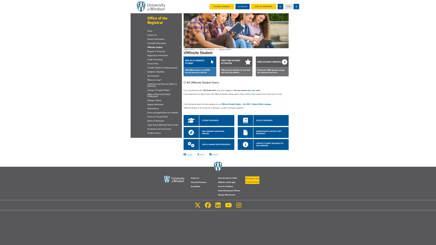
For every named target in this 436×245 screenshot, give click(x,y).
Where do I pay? (154, 80)
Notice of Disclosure (155, 120)
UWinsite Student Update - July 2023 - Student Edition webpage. (246, 104)
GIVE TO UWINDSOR (263, 6)
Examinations (153, 108)
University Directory (198, 182)
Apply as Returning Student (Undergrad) (159, 95)
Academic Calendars (156, 71)
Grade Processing (154, 59)
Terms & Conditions (225, 186)
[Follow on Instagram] (238, 207)
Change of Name (154, 100)
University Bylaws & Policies (229, 190)
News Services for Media (227, 178)
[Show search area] (280, 6)
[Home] (151, 6)
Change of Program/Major (158, 90)
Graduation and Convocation (159, 129)
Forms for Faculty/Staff (157, 116)
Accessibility (195, 186)
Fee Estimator (153, 76)
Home (149, 31)
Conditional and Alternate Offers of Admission (162, 85)
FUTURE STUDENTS (222, 6)
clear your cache (253, 90)
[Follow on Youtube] (228, 207)
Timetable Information (156, 43)
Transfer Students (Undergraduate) (162, 67)
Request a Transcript (156, 51)
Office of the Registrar (157, 20)
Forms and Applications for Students (162, 112)
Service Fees (152, 63)
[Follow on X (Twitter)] (198, 207)
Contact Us (152, 35)
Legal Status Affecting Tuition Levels (162, 125)
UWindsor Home (189, 49)
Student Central (154, 133)
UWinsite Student (154, 47)
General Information (155, 39)
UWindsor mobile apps (226, 182)
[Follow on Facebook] (208, 207)
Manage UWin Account (226, 195)
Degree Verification (155, 104)
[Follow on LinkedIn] (218, 207)
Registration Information (157, 55)
